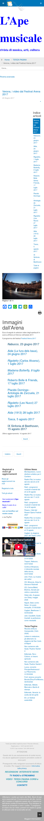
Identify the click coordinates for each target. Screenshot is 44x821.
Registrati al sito (8, 488)
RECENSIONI (11, 771)
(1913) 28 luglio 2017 (24, 412)
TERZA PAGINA (20, 59)
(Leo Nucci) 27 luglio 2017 (22, 404)
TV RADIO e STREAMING (22, 775)
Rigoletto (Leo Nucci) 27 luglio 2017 (37, 222)
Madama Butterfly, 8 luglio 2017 (37, 168)
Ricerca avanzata (7, 76)
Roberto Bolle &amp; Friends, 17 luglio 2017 (37, 183)
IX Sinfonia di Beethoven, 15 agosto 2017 (23, 427)
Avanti (25, 439)
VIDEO (9, 779)
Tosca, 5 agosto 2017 (36, 247)
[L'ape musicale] (16, 3)
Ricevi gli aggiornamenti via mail (8, 481)
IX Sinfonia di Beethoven (37, 258)
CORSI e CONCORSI (27, 780)
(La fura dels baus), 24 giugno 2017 (23, 352)
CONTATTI (22, 785)
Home (7, 59)
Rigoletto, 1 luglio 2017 (37, 159)
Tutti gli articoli (7, 493)
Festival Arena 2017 (28, 338)
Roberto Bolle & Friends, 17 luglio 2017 (23, 381)
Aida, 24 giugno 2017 (36, 149)
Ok (39, 815)
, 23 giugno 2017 (23, 344)
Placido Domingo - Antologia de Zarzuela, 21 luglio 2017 (37, 202)
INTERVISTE (25, 771)
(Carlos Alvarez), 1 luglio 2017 (24, 362)
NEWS (35, 771)
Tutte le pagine (36, 266)
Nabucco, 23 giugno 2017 (37, 139)
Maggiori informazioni (32, 819)
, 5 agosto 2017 (21, 419)
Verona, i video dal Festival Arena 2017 (21, 92)
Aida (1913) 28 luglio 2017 (36, 236)
